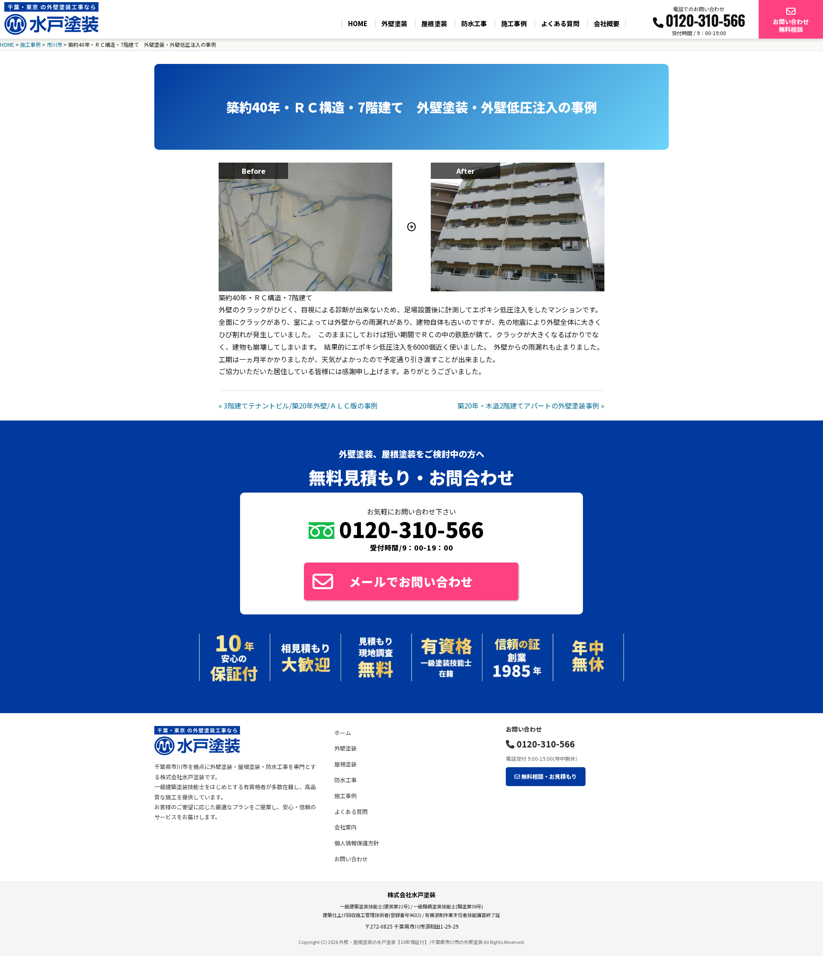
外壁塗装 (394, 23)
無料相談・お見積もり (548, 776)
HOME (357, 23)
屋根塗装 (434, 23)
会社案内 (345, 827)
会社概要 (606, 23)
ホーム (342, 733)
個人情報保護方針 (356, 843)
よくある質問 (560, 23)
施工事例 (514, 23)
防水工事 (474, 23)
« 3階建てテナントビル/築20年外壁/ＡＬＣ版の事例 (298, 405)
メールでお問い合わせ (411, 581)
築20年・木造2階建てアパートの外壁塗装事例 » (530, 405)
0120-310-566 (544, 744)
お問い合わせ (351, 859)
